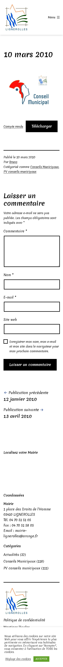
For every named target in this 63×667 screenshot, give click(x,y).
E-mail (10, 297)
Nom (9, 275)
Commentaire (15, 231)
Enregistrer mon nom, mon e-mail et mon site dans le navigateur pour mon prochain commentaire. (34, 346)
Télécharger (41, 126)
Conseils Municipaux (44, 167)
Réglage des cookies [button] (18, 659)
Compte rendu (13, 126)
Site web (10, 319)
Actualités (11, 554)
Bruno (13, 162)
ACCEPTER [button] (41, 659)
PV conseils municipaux (20, 172)
